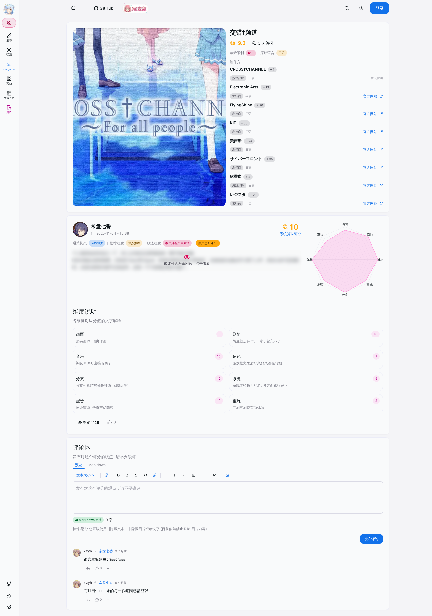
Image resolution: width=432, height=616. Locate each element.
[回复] (88, 568)
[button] (73, 8)
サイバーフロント (251, 158)
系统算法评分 (290, 234)
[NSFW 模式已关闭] (9, 23)
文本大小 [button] (83, 475)
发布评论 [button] (371, 539)
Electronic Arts (249, 86)
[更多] (108, 568)
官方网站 (370, 96)
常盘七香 (106, 551)
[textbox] (228, 497)
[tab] (79, 465)
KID (239, 122)
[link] (9, 37)
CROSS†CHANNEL (252, 69)
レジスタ (243, 194)
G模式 (240, 176)
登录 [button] (380, 8)
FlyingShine (246, 104)
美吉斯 (241, 140)
